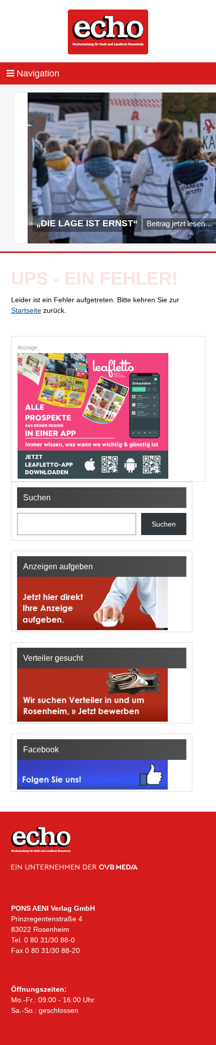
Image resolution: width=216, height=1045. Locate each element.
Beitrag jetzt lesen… (179, 223)
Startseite (26, 310)
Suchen (164, 524)
